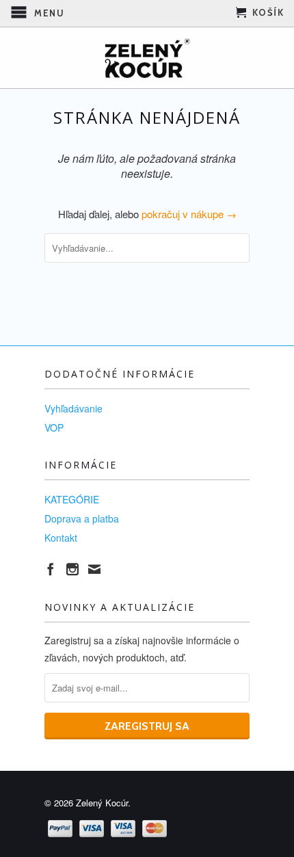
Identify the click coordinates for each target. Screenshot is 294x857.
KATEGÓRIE (71, 499)
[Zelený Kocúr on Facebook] (50, 569)
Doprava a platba (81, 518)
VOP (54, 427)
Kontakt (60, 537)
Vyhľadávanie (73, 408)
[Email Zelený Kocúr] (94, 569)
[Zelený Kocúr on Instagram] (72, 569)
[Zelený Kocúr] (147, 58)
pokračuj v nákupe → (189, 214)
